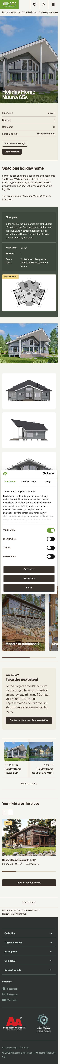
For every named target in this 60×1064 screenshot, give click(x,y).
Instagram (12, 994)
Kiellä (29, 587)
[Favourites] (34, 4)
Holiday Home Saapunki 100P (19, 858)
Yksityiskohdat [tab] (28, 481)
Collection (16, 12)
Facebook (12, 988)
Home (5, 12)
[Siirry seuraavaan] (10, 812)
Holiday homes (30, 12)
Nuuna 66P (38, 196)
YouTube (11, 1000)
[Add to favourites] (51, 823)
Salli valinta (29, 578)
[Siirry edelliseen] (5, 812)
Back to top (29, 902)
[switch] (51, 538)
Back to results (29, 783)
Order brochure (12, 151)
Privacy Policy (9, 1047)
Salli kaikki (29, 569)
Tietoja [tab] (47, 481)
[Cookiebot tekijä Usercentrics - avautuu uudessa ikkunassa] (42, 474)
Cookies (24, 1047)
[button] (29, 343)
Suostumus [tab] (10, 481)
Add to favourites (13, 143)
